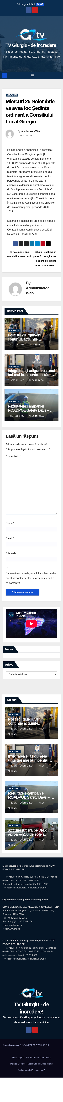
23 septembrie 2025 (22, 766)
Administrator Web (30, 131)
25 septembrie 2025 (22, 729)
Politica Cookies (18, 1064)
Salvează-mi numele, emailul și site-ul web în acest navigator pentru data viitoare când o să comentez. (31, 578)
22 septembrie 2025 (22, 840)
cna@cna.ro (15, 925)
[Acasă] (4, 75)
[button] (59, 75)
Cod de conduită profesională (31, 1070)
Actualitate (12, 95)
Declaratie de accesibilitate (40, 1064)
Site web (11, 553)
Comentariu (13, 456)
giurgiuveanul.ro (38, 887)
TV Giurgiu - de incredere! (31, 45)
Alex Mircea (36, 345)
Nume (10, 523)
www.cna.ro (14, 928)
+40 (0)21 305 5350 (17, 917)
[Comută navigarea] (32, 75)
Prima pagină (18, 1057)
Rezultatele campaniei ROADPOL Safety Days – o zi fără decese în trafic (30, 410)
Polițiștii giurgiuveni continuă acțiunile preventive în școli (24, 339)
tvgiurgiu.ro (23, 887)
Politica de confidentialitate (38, 1057)
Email (10, 538)
